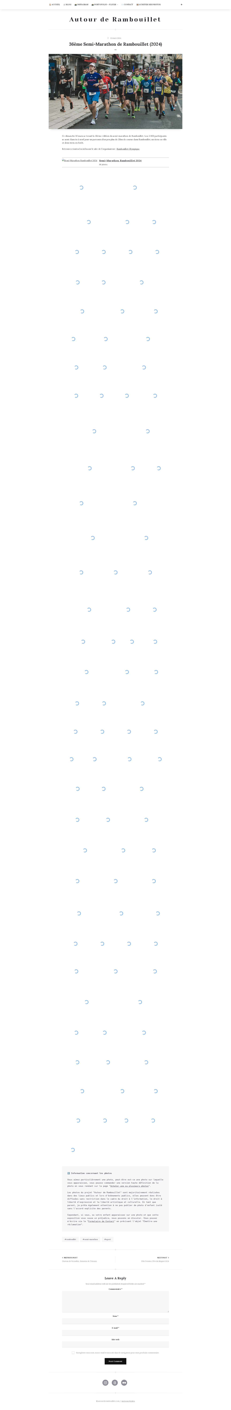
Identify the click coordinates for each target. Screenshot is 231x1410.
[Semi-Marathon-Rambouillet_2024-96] (104, 1120)
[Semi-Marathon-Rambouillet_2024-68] (77, 881)
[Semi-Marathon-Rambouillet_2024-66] (123, 850)
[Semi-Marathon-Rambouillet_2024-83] (155, 971)
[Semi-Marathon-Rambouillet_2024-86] (76, 1033)
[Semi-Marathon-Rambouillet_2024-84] (86, 1002)
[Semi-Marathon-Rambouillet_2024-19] (76, 367)
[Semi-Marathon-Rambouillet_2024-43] (132, 641)
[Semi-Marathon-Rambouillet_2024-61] (141, 788)
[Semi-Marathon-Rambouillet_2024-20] (104, 367)
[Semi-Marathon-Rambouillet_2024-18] (148, 339)
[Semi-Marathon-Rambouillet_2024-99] (72, 1150)
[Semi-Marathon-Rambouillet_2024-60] (103, 788)
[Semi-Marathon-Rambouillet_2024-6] (76, 252)
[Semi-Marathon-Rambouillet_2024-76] (129, 944)
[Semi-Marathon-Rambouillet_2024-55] (71, 759)
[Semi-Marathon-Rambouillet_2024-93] (122, 1091)
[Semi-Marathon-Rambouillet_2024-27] (147, 431)
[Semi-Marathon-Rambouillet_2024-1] (81, 188)
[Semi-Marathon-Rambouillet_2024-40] (154, 609)
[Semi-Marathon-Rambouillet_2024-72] (121, 913)
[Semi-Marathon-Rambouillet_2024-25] (155, 396)
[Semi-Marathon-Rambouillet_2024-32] (135, 503)
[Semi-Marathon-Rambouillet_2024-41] (83, 641)
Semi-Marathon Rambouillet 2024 (120, 160)
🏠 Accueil (54, 4)
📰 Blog (67, 4)
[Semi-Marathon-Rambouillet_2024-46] (127, 672)
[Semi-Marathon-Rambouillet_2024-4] (127, 222)
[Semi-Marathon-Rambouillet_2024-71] (79, 913)
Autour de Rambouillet (115, 19)
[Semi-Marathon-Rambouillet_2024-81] (76, 971)
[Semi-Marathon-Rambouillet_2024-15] (156, 311)
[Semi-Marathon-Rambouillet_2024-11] (103, 282)
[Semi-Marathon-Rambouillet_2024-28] (89, 468)
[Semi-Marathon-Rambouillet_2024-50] (142, 703)
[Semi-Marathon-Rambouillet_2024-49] (104, 703)
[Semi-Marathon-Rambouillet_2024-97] (126, 1120)
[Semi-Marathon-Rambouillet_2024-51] (75, 732)
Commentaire (115, 1289)
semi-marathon (91, 1239)
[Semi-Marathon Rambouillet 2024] (79, 160)
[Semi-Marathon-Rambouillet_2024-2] (135, 188)
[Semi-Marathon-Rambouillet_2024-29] (133, 468)
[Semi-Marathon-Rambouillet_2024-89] (77, 1062)
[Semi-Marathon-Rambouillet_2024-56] (94, 759)
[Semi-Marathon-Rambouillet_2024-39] (128, 609)
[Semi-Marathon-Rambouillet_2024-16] (73, 339)
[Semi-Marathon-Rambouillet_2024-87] (104, 1033)
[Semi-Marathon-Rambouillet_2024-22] (76, 396)
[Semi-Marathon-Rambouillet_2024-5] (154, 222)
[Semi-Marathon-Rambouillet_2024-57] (129, 759)
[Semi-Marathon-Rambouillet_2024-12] (141, 282)
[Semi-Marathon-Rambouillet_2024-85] (140, 1002)
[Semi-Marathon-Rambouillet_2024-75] (102, 944)
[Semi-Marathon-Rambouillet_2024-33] (92, 538)
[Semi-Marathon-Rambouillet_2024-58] (160, 759)
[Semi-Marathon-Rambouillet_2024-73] (158, 913)
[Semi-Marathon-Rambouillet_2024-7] (103, 252)
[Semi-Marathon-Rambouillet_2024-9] (157, 252)
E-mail (115, 1328)
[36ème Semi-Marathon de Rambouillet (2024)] (115, 91)
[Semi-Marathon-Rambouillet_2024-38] (89, 609)
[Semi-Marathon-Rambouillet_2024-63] (108, 820)
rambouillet (71, 1239)
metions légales (128, 1401)
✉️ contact (127, 4)
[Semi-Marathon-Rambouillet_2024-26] (94, 431)
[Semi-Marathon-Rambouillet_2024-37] (150, 572)
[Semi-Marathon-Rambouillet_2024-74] (75, 944)
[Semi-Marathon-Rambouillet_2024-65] (85, 850)
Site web (116, 1339)
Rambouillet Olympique (128, 149)
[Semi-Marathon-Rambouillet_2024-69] (115, 881)
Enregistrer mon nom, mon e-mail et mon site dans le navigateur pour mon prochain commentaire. (117, 1353)
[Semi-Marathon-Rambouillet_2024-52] (102, 732)
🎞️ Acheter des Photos (148, 4)
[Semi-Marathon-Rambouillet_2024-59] (77, 788)
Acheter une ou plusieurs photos (129, 1186)
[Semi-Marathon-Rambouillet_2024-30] (159, 468)
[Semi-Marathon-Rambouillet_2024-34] (146, 538)
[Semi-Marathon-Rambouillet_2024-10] (77, 282)
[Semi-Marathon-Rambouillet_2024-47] (156, 672)
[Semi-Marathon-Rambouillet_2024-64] (146, 820)
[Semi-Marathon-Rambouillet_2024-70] (154, 881)
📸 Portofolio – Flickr (104, 4)
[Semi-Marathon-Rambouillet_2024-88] (144, 1033)
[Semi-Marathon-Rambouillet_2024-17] (105, 339)
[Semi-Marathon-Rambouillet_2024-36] (116, 572)
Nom (115, 1316)
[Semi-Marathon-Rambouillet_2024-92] (82, 1091)
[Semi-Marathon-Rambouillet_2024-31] (81, 503)
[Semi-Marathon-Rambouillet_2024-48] (77, 703)
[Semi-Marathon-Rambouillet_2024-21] (144, 367)
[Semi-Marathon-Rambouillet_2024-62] (77, 820)
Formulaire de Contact (101, 1221)
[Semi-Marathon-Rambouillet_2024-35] (81, 572)
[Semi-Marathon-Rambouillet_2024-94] (156, 1091)
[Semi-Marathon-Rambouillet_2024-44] (155, 641)
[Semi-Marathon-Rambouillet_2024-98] (153, 1120)
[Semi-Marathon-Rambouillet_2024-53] (129, 732)
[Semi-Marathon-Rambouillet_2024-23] (101, 396)
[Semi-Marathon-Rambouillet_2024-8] (130, 252)
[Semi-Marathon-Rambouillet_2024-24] (127, 396)
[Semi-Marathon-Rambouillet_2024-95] (78, 1120)
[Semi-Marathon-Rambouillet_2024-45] (86, 672)
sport (108, 1239)
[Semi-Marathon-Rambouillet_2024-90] (108, 1062)
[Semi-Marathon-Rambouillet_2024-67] (154, 850)
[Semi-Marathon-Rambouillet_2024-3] (88, 222)
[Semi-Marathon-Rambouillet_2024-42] (113, 641)
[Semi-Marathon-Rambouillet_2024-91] (146, 1062)
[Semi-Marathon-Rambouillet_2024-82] (115, 971)
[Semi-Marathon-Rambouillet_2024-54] (156, 732)
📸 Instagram (81, 4)
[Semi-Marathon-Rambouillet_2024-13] (82, 311)
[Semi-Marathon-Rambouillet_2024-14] (122, 311)
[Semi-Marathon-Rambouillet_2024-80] (156, 944)
